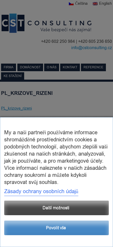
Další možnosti (56, 208)
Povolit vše (56, 228)
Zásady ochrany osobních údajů (41, 191)
